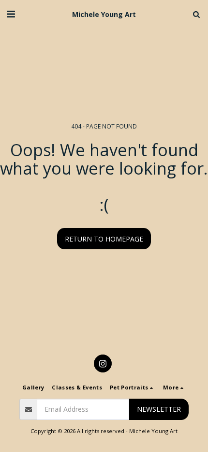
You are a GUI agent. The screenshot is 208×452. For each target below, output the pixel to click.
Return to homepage (104, 238)
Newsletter (159, 409)
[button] (10, 14)
